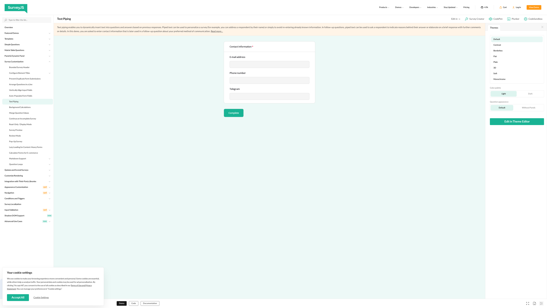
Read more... (217, 31)
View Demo (534, 7)
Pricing (466, 7)
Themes (494, 28)
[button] (233, 113)
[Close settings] (542, 27)
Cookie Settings (41, 297)
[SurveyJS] (16, 7)
